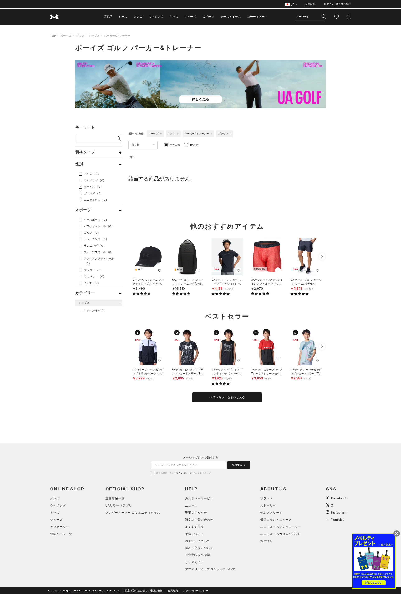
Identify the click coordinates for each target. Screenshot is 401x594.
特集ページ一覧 (61, 534)
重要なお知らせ (196, 512)
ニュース (191, 505)
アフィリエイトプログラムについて (210, 569)
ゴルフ (80, 35)
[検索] (324, 16)
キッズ (173, 16)
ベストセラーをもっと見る (227, 397)
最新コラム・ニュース (276, 519)
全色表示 (175, 144)
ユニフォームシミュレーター (280, 526)
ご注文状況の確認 (197, 555)
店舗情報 (310, 4)
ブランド (266, 498)
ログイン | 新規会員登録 (337, 4)
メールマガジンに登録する (200, 457)
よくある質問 (194, 526)
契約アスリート (271, 512)
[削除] (161, 134)
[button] (322, 256)
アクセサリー (59, 526)
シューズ (190, 16)
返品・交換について (199, 548)
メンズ (137, 16)
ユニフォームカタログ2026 (280, 534)
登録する (237, 465)
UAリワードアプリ (118, 505)
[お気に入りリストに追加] (159, 270)
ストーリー (268, 505)
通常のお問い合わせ (199, 519)
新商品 (107, 16)
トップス (94, 35)
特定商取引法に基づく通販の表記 (143, 590)
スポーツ (208, 16)
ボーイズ (65, 35)
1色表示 (194, 144)
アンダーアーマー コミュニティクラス (132, 512)
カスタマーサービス (199, 498)
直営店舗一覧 (114, 498)
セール (122, 16)
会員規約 (173, 590)
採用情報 (266, 541)
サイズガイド (194, 562)
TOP (53, 35)
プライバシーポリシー (187, 473)
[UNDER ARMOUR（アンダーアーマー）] (54, 17)
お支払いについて (197, 541)
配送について (194, 534)
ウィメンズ (155, 16)
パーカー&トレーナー (117, 35)
